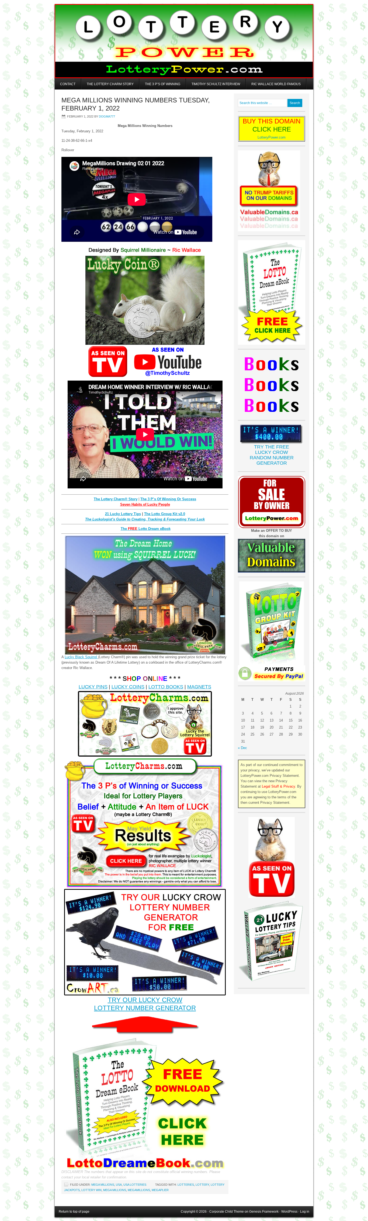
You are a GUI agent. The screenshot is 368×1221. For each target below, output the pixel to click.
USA (119, 1184)
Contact (67, 84)
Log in (304, 1211)
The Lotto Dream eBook (146, 529)
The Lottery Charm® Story (115, 499)
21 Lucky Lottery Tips (123, 514)
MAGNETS (199, 686)
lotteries (186, 1184)
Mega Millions (102, 1184)
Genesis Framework (264, 1211)
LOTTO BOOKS (165, 686)
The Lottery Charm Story (110, 84)
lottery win (91, 1190)
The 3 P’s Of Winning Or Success (168, 499)
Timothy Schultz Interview (216, 84)
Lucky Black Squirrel (81, 657)
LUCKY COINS (128, 686)
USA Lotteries (134, 1184)
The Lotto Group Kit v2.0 (164, 514)
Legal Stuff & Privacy (278, 786)
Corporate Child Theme (226, 1211)
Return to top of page (74, 1211)
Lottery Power (184, 41)
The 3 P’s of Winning (162, 84)
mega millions (114, 1190)
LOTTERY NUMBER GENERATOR (145, 1008)
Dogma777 (107, 116)
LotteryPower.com (272, 137)
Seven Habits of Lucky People (145, 504)
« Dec (242, 748)
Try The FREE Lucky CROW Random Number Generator (272, 455)
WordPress (289, 1211)
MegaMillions (139, 1190)
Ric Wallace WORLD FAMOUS (276, 84)
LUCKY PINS (93, 686)
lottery (202, 1184)
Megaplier (160, 1190)
